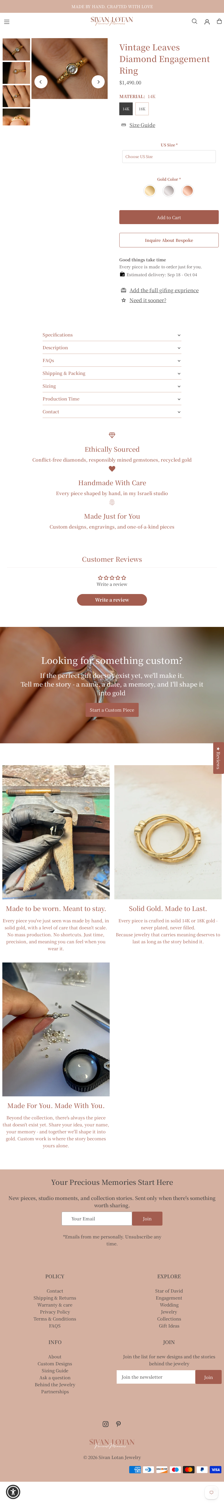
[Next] (98, 81)
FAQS (55, 1326)
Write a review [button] (112, 599)
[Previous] (41, 81)
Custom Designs (55, 1363)
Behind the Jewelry (55, 1384)
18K (142, 108)
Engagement (169, 1298)
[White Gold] (169, 191)
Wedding (169, 1305)
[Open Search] (194, 21)
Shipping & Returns (55, 1298)
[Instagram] (105, 1424)
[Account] (207, 21)
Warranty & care (54, 1305)
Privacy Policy (55, 1312)
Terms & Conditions (55, 1319)
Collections (169, 1319)
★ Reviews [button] (219, 758)
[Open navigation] (44, 21)
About (55, 1356)
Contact (55, 1291)
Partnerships (55, 1391)
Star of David (169, 1291)
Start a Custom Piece (112, 710)
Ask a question (55, 1377)
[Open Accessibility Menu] (13, 1492)
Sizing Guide (55, 1370)
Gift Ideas (169, 1326)
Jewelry (169, 1312)
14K (126, 108)
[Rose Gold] (188, 191)
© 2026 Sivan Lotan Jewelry (112, 1457)
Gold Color (169, 179)
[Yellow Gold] (150, 191)
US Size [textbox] (169, 145)
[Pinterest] (118, 1424)
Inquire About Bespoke (169, 240)
